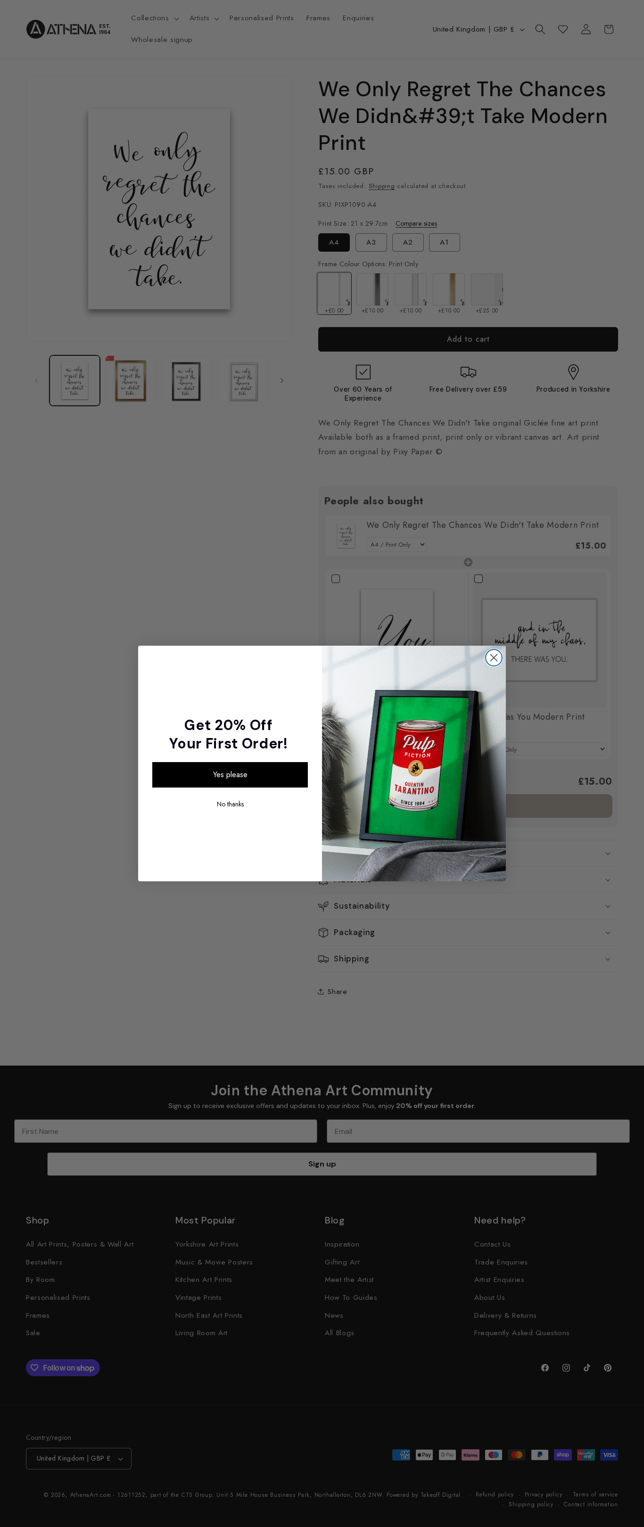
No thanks (230, 804)
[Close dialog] (494, 657)
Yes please (230, 774)
